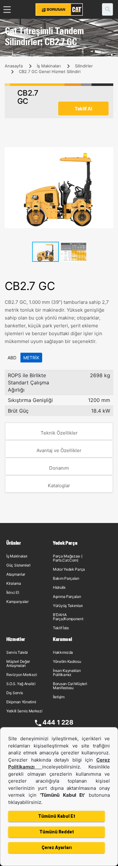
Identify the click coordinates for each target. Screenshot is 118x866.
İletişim (59, 696)
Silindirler (84, 65)
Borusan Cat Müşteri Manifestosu (70, 685)
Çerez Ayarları (57, 847)
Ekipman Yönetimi (21, 702)
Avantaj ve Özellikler (59, 450)
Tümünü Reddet (56, 831)
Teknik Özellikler (59, 433)
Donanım (59, 468)
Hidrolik (59, 587)
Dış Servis (14, 692)
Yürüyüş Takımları (68, 605)
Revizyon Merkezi (21, 674)
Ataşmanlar (15, 574)
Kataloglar (59, 485)
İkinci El (12, 592)
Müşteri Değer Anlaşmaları (18, 663)
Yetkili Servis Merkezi (24, 711)
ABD (12, 357)
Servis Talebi (17, 652)
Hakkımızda (63, 652)
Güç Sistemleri (18, 565)
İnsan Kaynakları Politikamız (67, 672)
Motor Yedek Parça (69, 569)
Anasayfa (14, 65)
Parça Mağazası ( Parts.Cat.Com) (67, 558)
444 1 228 (57, 722)
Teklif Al (83, 109)
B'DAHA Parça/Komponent (68, 616)
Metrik (31, 357)
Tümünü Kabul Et (56, 816)
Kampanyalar (17, 601)
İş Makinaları (49, 65)
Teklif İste (61, 628)
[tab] (59, 431)
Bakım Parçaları (66, 578)
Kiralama (13, 583)
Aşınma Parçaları (67, 596)
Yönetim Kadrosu (67, 661)
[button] (108, 153)
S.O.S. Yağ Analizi (21, 683)
